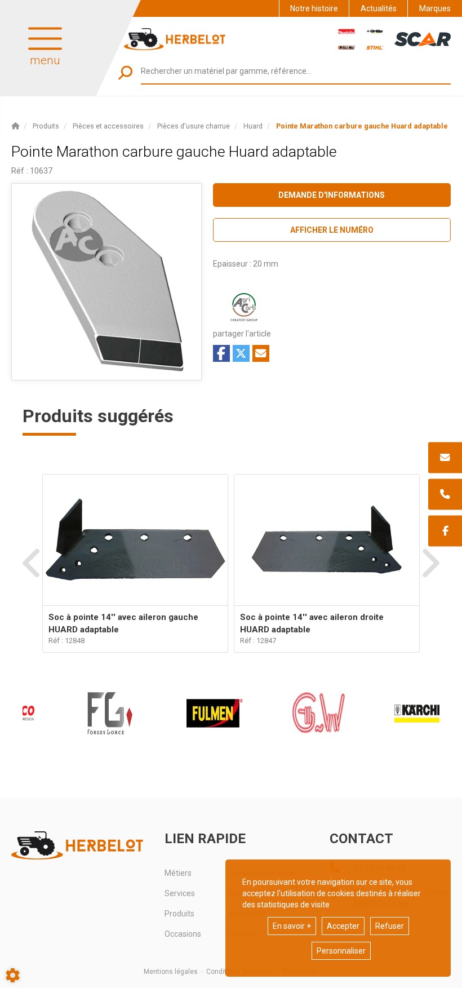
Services (180, 893)
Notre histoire (314, 8)
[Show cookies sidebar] (13, 975)
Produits (179, 913)
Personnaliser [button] (341, 950)
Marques (435, 8)
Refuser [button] (389, 926)
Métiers (178, 873)
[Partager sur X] (241, 353)
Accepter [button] (343, 926)
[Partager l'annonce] (260, 353)
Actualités (379, 8)
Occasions (183, 933)
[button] (362, 126)
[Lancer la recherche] (125, 72)
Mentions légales (171, 972)
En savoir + (292, 926)
